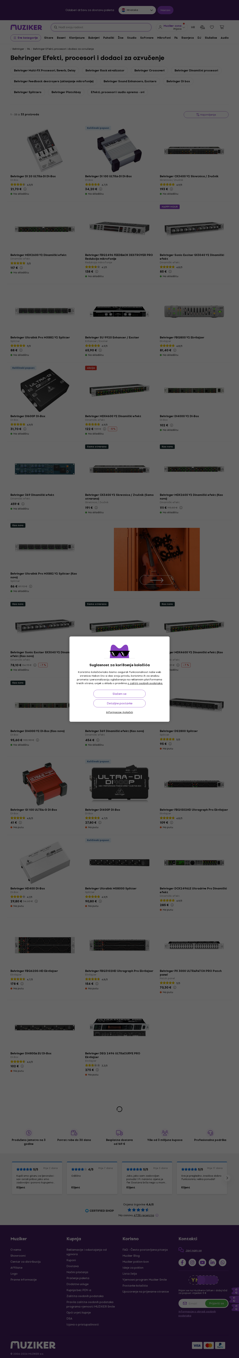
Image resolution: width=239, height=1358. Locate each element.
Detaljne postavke (119, 703)
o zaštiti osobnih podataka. (145, 683)
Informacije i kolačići (119, 712)
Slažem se (119, 693)
